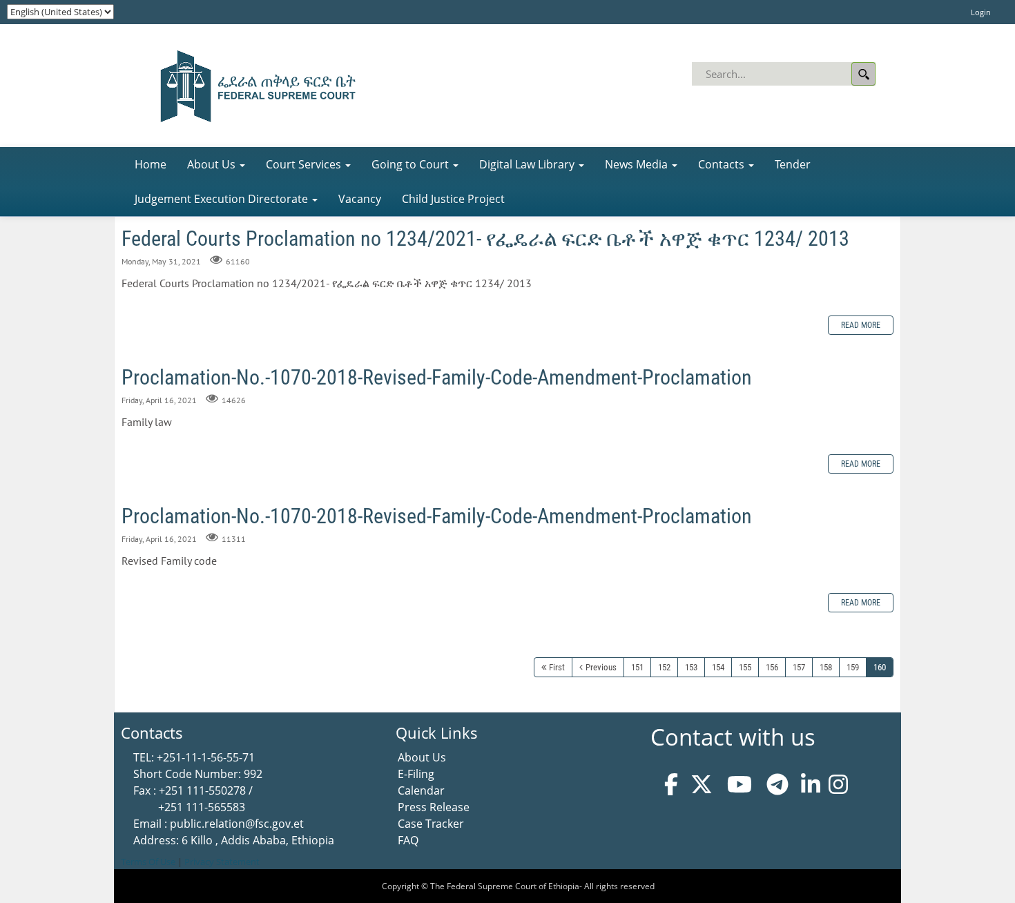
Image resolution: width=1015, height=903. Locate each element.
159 (853, 667)
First (557, 667)
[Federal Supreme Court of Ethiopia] (253, 84)
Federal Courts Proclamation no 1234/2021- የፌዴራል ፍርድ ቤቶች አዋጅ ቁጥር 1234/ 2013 (485, 238)
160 (879, 667)
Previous (601, 667)
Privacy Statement (222, 861)
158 (826, 667)
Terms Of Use (148, 861)
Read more (860, 325)
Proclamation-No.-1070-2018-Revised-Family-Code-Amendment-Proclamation (437, 377)
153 (691, 667)
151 (637, 667)
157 (799, 667)
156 (772, 667)
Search (863, 74)
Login (981, 12)
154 (718, 667)
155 (745, 667)
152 (664, 667)
